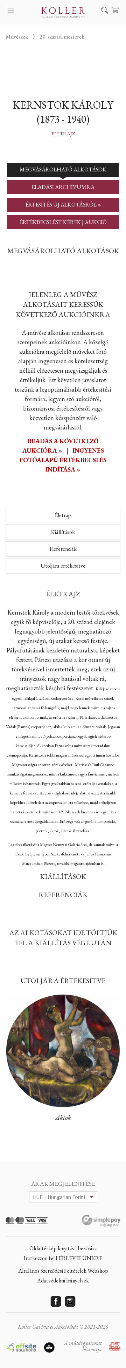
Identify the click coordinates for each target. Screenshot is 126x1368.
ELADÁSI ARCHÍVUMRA (62, 187)
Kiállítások (63, 532)
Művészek (17, 36)
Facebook (56, 1301)
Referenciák (63, 549)
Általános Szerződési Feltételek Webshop (63, 1270)
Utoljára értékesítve (63, 565)
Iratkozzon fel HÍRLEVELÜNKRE (63, 1258)
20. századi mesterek (62, 36)
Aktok (63, 1117)
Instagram (70, 1301)
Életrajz (63, 133)
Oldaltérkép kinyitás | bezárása (63, 1248)
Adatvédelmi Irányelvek (63, 1280)
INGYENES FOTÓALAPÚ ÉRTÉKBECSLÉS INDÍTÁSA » (63, 459)
